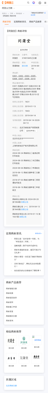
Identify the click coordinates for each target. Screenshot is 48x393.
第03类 (25, 66)
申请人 (15, 127)
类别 (23, 62)
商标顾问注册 (11, 316)
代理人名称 (16, 143)
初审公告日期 (17, 106)
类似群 (15, 73)
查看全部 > (38, 233)
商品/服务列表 (18, 83)
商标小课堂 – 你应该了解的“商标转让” (28, 258)
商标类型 (16, 62)
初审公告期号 (17, 102)
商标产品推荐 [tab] (35, 21)
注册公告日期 (17, 115)
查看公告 (24, 202)
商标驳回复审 (11, 298)
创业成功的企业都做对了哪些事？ (27, 270)
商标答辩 (9, 302)
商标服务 (19, 13)
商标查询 (9, 320)
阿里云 (4, 13)
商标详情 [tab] (7, 21)
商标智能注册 (11, 288)
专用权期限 (16, 120)
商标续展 (9, 293)
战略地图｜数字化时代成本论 (26, 245)
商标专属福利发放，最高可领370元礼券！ (27, 251)
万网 (11, 13)
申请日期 (34, 62)
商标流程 (16, 150)
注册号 (24, 55)
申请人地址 (16, 135)
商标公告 (16, 196)
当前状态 (34, 55)
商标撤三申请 (11, 307)
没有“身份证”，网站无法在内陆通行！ (27, 265)
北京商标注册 (11, 386)
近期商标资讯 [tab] (20, 21)
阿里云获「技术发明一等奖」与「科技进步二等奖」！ (26, 240)
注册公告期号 (17, 111)
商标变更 (9, 311)
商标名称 (16, 55)
